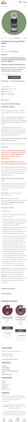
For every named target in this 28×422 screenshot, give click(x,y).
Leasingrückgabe (6, 367)
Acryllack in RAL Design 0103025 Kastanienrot (7, 317)
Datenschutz (5, 386)
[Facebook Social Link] (5, 94)
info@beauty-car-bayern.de (16, 202)
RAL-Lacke (11, 38)
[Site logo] (3, 2)
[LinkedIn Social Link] (11, 94)
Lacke (6, 38)
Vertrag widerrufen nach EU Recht (10, 359)
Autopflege (4, 366)
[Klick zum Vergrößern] (3, 32)
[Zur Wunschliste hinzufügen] (10, 307)
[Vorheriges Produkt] (23, 38)
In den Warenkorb (14, 77)
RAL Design (17, 38)
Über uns (4, 381)
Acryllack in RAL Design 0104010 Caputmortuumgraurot (20, 319)
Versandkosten (14, 51)
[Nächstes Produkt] (26, 38)
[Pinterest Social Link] (9, 94)
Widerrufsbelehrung (6, 374)
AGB (3, 372)
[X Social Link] (7, 94)
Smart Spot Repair (6, 369)
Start (2, 38)
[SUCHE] (25, 6)
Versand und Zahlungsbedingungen (10, 371)
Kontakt (4, 382)
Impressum (4, 387)
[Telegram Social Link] (13, 94)
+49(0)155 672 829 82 (7, 354)
